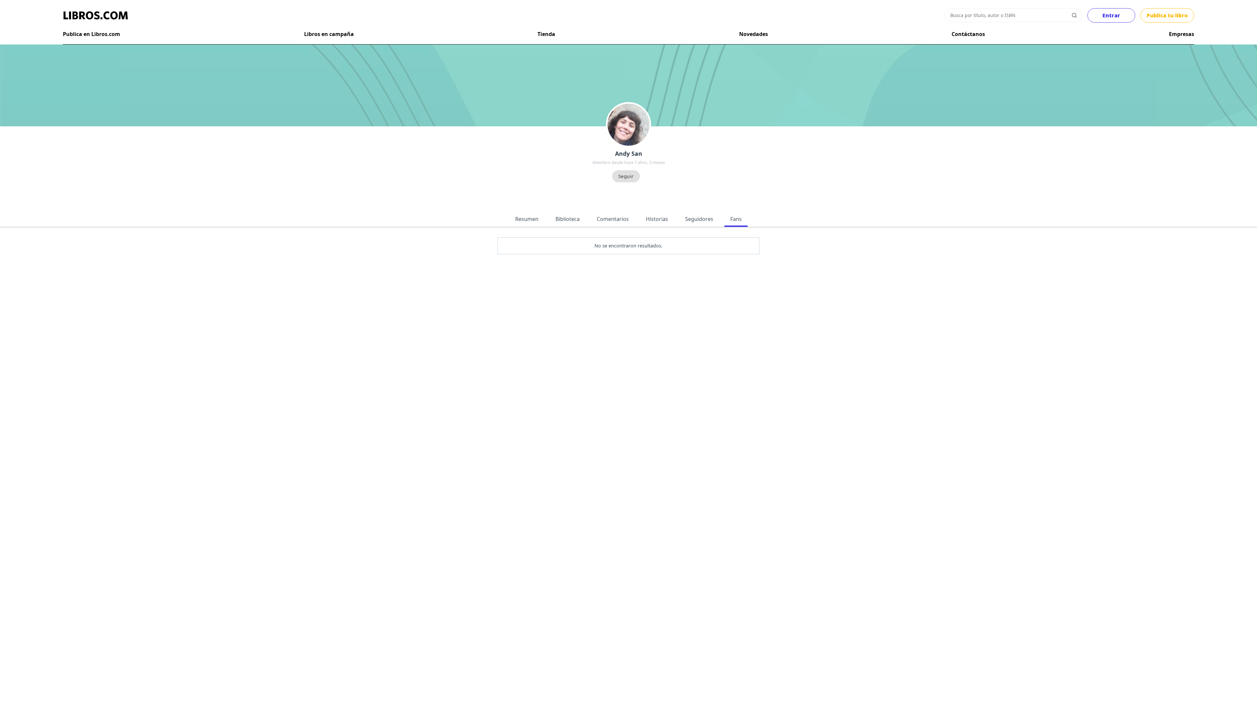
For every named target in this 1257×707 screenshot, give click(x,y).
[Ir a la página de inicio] (95, 15)
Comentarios (613, 219)
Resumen (526, 219)
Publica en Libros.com (91, 34)
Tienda (546, 34)
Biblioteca (568, 219)
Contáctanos (968, 34)
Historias (657, 219)
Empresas (1181, 34)
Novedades (753, 34)
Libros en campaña (329, 34)
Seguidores (699, 219)
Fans (736, 219)
